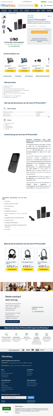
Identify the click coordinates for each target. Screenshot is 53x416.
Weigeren (17, 412)
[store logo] (8, 5)
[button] (4, 22)
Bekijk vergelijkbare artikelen (39, 32)
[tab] (26, 82)
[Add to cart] (10, 71)
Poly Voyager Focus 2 (27, 262)
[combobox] (28, 5)
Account (41, 5)
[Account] (41, 5)
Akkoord (7, 408)
